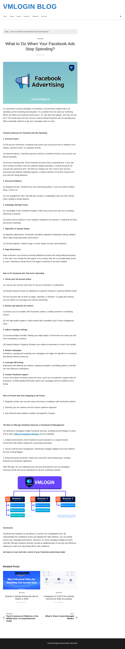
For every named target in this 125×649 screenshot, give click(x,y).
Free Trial (44, 16)
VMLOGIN (41, 55)
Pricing (12, 16)
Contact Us (26, 16)
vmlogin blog (30, 6)
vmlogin (40, 38)
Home (5, 16)
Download (35, 16)
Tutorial (18, 16)
